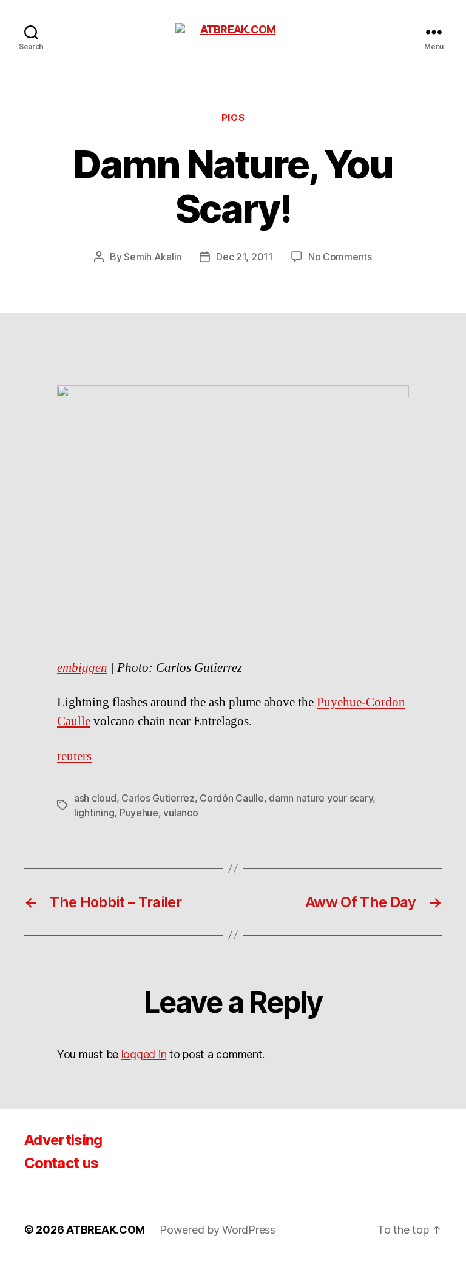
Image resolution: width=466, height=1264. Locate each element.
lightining (94, 812)
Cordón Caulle (232, 798)
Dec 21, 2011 (244, 257)
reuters (74, 756)
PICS (233, 117)
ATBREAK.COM (105, 1229)
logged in (144, 1054)
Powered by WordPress (217, 1229)
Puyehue (139, 812)
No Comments (340, 257)
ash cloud (95, 798)
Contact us (61, 1163)
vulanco (180, 812)
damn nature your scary (321, 798)
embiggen (82, 668)
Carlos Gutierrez (158, 798)
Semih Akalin (152, 257)
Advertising (63, 1140)
